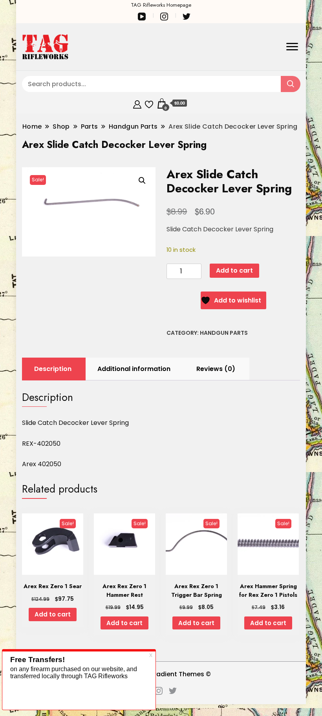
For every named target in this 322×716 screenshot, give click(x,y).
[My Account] (137, 103)
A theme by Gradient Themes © (161, 674)
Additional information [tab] (133, 368)
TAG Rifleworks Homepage (161, 5)
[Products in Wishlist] (149, 103)
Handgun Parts (224, 333)
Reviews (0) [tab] (215, 368)
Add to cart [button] (53, 614)
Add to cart (234, 270)
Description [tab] (52, 368)
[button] (142, 180)
